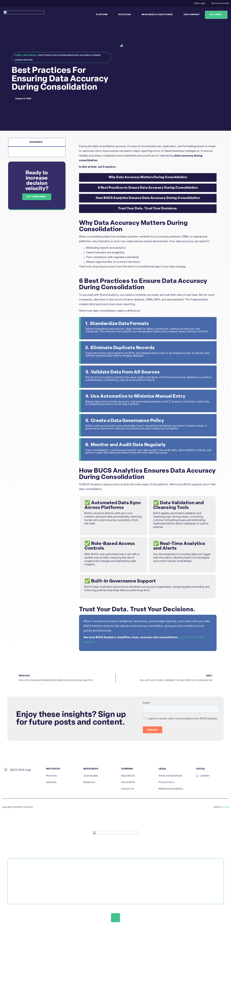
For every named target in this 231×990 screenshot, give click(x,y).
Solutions (124, 15)
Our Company (192, 15)
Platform (102, 15)
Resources (29, 55)
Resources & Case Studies (157, 15)
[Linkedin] (115, 917)
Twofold (225, 807)
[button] (61, 142)
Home (18, 55)
